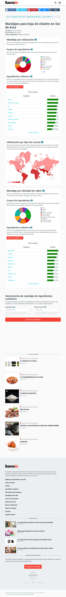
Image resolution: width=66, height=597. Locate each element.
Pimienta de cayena (13, 103)
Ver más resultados (33, 132)
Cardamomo (11, 280)
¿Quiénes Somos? (10, 514)
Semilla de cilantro (13, 119)
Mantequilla (11, 251)
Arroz (9, 270)
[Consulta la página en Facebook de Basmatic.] (22, 582)
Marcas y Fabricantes (11, 505)
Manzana (10, 257)
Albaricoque (11, 264)
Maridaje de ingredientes (34, 17)
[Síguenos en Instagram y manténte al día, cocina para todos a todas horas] (29, 582)
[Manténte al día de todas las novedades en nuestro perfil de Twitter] (26, 582)
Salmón (10, 267)
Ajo (8, 106)
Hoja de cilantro (47, 17)
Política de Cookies (17, 594)
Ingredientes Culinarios (18, 17)
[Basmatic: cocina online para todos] (11, 2)
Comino (10, 99)
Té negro (10, 254)
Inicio (8, 17)
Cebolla (10, 109)
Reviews (7, 486)
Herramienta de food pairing (13, 492)
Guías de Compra (10, 483)
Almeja (10, 277)
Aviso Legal (9, 594)
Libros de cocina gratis (11, 499)
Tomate (10, 126)
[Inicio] (11, 466)
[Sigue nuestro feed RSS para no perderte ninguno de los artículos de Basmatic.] (43, 582)
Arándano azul (12, 274)
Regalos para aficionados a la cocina (15, 479)
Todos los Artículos (10, 508)
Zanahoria (11, 260)
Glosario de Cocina (10, 502)
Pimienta (10, 129)
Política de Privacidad (28, 594)
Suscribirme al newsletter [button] (33, 567)
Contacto (7, 511)
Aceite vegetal (12, 123)
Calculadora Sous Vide (11, 495)
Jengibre (10, 113)
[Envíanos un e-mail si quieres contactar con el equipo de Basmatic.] (40, 582)
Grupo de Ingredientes (14, 87)
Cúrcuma (10, 116)
